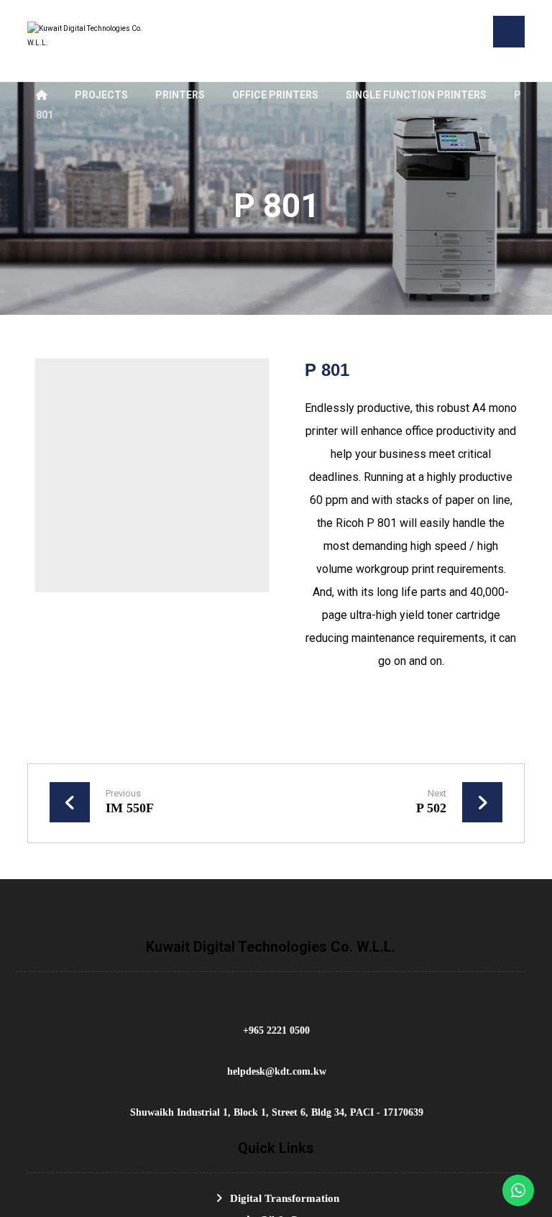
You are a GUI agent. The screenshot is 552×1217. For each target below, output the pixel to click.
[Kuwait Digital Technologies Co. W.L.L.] (84, 45)
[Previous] (51, 475)
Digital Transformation (284, 1198)
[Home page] (41, 95)
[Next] (254, 475)
